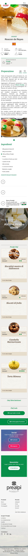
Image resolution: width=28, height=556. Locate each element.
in (10, 534)
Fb (4, 534)
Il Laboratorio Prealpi (6, 524)
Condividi (25, 72)
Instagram (14, 446)
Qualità (3, 522)
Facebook (14, 439)
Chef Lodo (14, 408)
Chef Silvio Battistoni (14, 400)
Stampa (20, 72)
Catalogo (3, 528)
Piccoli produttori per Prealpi (8, 526)
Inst (7, 534)
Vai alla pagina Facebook (18, 421)
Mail (2, 534)
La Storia (3, 518)
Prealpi (8, 61)
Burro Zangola (9, 353)
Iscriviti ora (14, 468)
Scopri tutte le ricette (14, 413)
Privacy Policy (14, 553)
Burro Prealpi (20, 85)
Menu (24, 3)
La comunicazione (5, 520)
